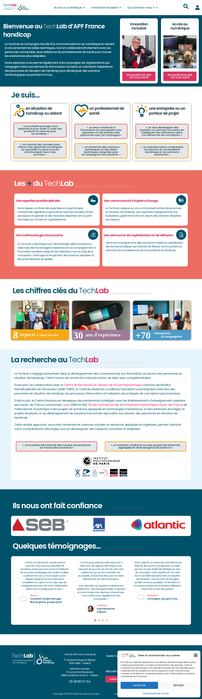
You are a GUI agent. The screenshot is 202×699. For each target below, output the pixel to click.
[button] (195, 655)
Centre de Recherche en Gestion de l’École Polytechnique (103, 385)
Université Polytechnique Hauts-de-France (154, 405)
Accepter (139, 685)
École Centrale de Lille (104, 405)
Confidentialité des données (156, 693)
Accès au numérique (68, 7)
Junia (66, 405)
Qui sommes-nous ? (140, 7)
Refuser (178, 685)
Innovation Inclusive (104, 7)
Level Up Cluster (90, 693)
